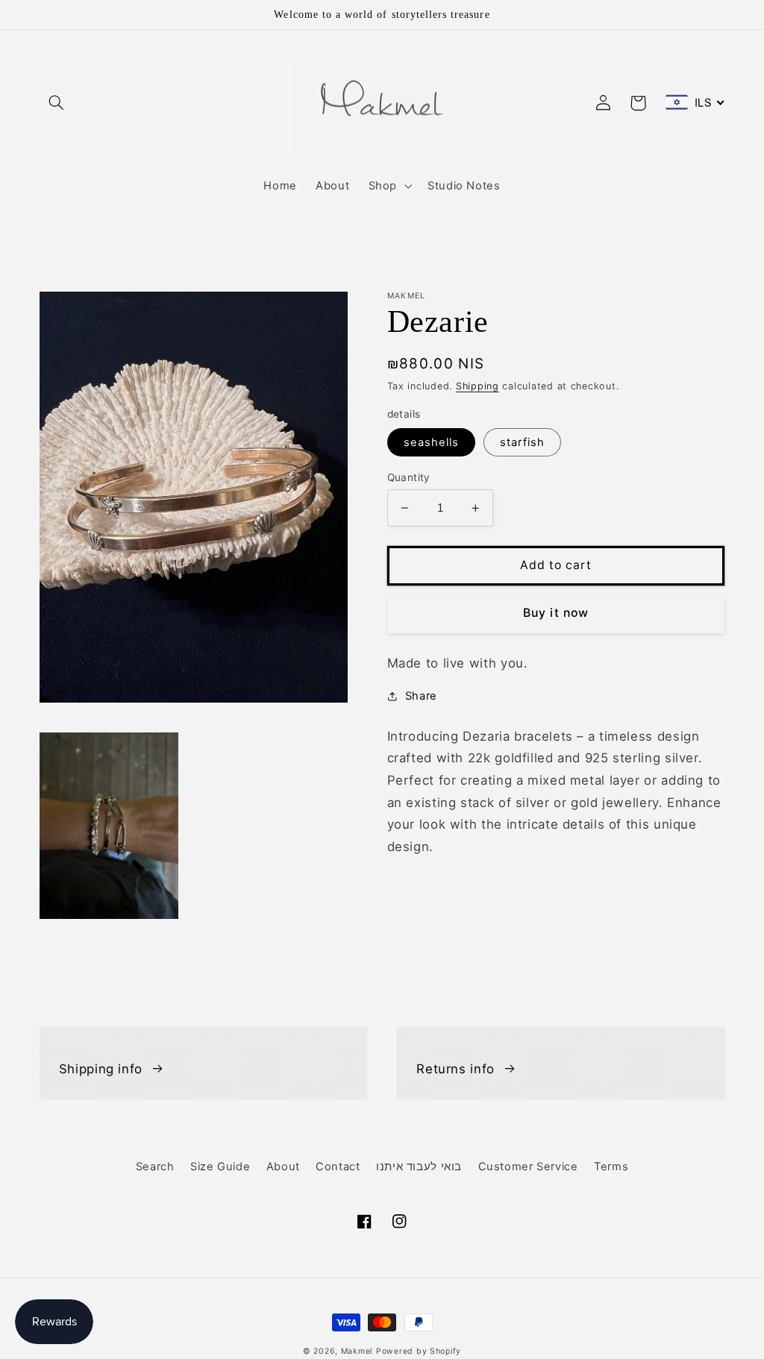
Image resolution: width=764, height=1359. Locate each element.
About (283, 1166)
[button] (57, 103)
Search (155, 1166)
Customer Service (528, 1166)
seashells (431, 442)
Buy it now (556, 613)
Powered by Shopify (418, 1351)
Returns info (455, 1068)
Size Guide (220, 1166)
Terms (611, 1166)
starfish (522, 442)
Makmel (356, 1351)
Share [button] (421, 696)
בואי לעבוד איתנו (419, 1166)
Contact (338, 1166)
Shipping (477, 386)
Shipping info (101, 1068)
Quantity (408, 477)
